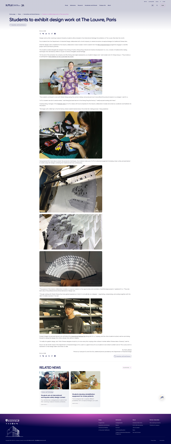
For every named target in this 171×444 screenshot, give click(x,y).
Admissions (73, 5)
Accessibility (162, 440)
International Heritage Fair (78, 336)
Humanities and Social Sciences (32, 14)
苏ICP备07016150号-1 (31, 440)
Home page (12, 14)
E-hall (164, 1)
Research (80, 5)
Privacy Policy (153, 440)
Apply (163, 5)
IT (160, 1)
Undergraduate (119, 422)
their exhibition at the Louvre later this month (61, 56)
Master (117, 425)
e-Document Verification (104, 430)
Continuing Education (120, 430)
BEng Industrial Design (104, 44)
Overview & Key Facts (137, 422)
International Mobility (103, 427)
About (109, 5)
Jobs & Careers (136, 427)
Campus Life (102, 5)
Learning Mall (151, 1)
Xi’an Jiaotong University (155, 422)
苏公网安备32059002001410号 (40, 440)
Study (66, 5)
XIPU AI (145, 1)
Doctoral (117, 427)
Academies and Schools (91, 5)
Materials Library (61, 103)
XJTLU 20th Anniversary (138, 425)
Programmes (101, 422)
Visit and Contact (137, 432)
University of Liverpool (154, 425)
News (19, 14)
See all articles (126, 367)
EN (152, 5)
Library (157, 1)
